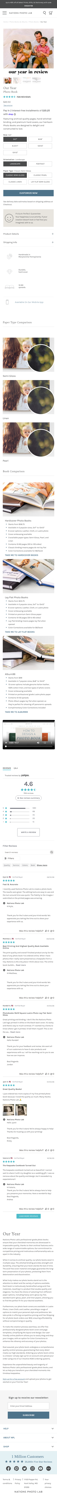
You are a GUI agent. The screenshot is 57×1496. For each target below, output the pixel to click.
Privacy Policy (18, 1478)
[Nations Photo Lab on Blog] (48, 1465)
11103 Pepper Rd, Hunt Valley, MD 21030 (31, 1480)
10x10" (40, 142)
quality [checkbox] (7, 862)
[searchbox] (26, 849)
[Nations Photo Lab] (25, 10)
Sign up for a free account (14, 1376)
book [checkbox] (33, 862)
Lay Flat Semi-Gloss (40, 178)
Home (5, 19)
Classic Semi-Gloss (15, 172)
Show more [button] (42, 862)
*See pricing (7, 102)
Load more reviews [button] (28, 1213)
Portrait (40, 160)
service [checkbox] (16, 862)
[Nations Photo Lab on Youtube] (40, 1465)
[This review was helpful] (46, 927)
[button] (8, 1106)
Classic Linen (15, 178)
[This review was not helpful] (51, 927)
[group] (7, 77)
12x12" (15, 149)
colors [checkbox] (25, 862)
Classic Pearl (40, 172)
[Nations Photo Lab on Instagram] (32, 1465)
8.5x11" (15, 142)
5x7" (15, 136)
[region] (19, 805)
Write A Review (28, 829)
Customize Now (28, 189)
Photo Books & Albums (18, 19)
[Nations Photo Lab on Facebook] (8, 1465)
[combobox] (44, 9)
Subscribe (28, 1412)
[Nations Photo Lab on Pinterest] (16, 1465)
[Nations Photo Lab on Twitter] (24, 1465)
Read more (21, 962)
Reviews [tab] (7, 765)
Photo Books (34, 19)
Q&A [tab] (16, 765)
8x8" (40, 136)
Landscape (15, 160)
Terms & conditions (7, 1478)
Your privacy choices (48, 1480)
